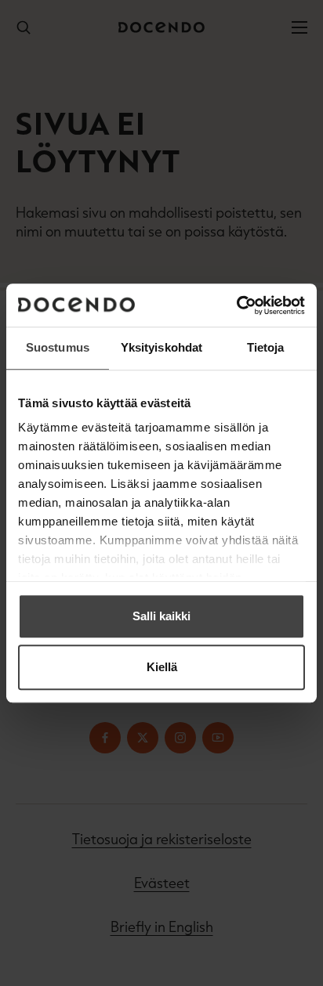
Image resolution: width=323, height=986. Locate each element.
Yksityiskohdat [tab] (161, 347)
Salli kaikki (161, 616)
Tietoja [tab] (266, 347)
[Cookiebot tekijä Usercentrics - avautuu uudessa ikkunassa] (236, 305)
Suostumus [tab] (57, 347)
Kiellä (162, 667)
